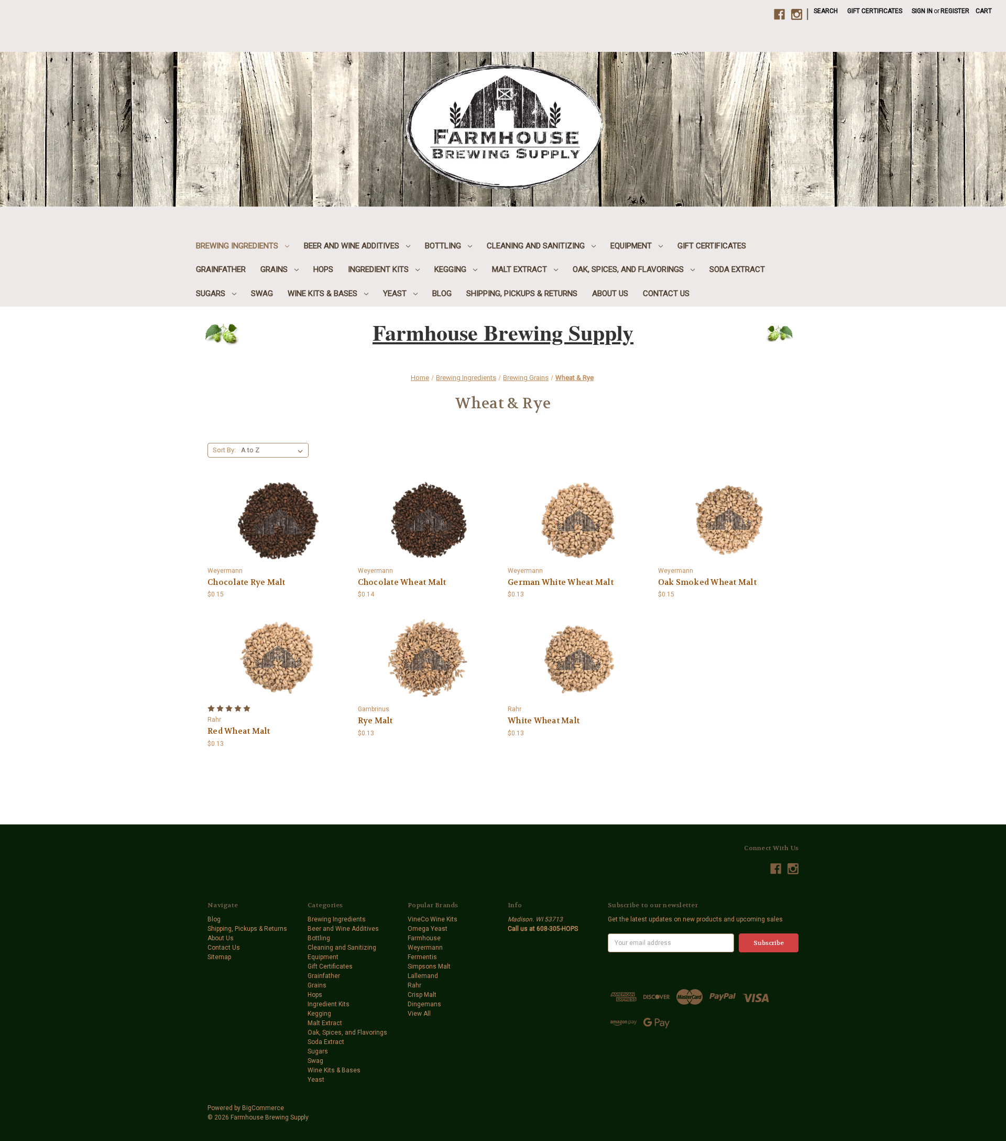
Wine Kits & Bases (323, 293)
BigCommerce (263, 1108)
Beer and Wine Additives (352, 246)
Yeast (396, 293)
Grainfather (221, 269)
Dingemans (424, 1004)
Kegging (451, 269)
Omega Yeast (427, 928)
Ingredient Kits (379, 269)
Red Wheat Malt (238, 731)
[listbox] (274, 450)
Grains (275, 269)
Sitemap (219, 957)
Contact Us (666, 293)
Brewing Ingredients (238, 246)
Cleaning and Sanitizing (537, 246)
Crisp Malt (422, 994)
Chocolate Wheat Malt (402, 582)
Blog (442, 293)
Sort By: (224, 450)
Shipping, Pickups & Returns (521, 293)
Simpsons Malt (429, 966)
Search (826, 11)
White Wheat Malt (543, 720)
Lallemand (423, 976)
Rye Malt (375, 720)
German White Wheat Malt (561, 582)
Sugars (211, 293)
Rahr (414, 985)
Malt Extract (520, 269)
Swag (262, 293)
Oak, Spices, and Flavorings (629, 269)
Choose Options (277, 529)
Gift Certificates (874, 11)
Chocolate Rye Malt (246, 582)
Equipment (632, 246)
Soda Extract (737, 269)
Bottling (444, 246)
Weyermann (425, 947)
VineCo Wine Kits (432, 919)
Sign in (922, 11)
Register (955, 11)
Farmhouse (424, 938)
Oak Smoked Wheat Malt (707, 582)
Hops (323, 269)
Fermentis (422, 957)
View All (419, 1013)
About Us (610, 293)
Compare (274, 512)
